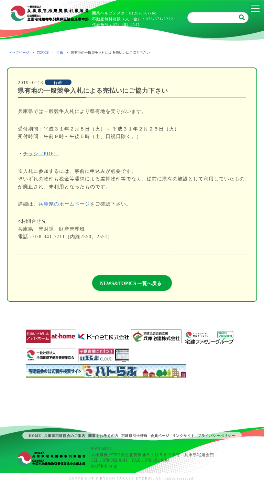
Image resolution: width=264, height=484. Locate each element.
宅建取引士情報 (134, 436)
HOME (35, 436)
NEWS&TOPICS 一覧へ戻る (131, 283)
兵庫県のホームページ (64, 204)
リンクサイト (183, 436)
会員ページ (160, 436)
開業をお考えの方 (103, 436)
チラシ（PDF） (41, 153)
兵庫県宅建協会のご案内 (65, 436)
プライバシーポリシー (216, 436)
